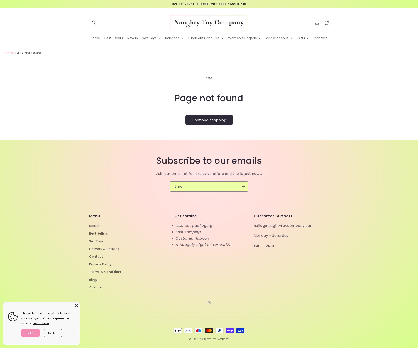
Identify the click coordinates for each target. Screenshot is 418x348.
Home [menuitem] (95, 38)
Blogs (93, 279)
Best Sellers (98, 233)
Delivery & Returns (104, 249)
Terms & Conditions (105, 272)
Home (9, 53)
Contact (96, 256)
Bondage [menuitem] (172, 38)
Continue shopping (209, 120)
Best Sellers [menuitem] (113, 38)
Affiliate (95, 287)
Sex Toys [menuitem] (149, 38)
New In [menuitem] (132, 38)
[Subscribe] (243, 186)
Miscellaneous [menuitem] (277, 38)
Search (95, 226)
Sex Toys (96, 241)
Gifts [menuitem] (301, 38)
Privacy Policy (100, 264)
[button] (94, 22)
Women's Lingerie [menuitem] (242, 38)
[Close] (76, 306)
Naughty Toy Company (214, 339)
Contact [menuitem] (320, 38)
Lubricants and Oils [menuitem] (203, 38)
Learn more (41, 323)
